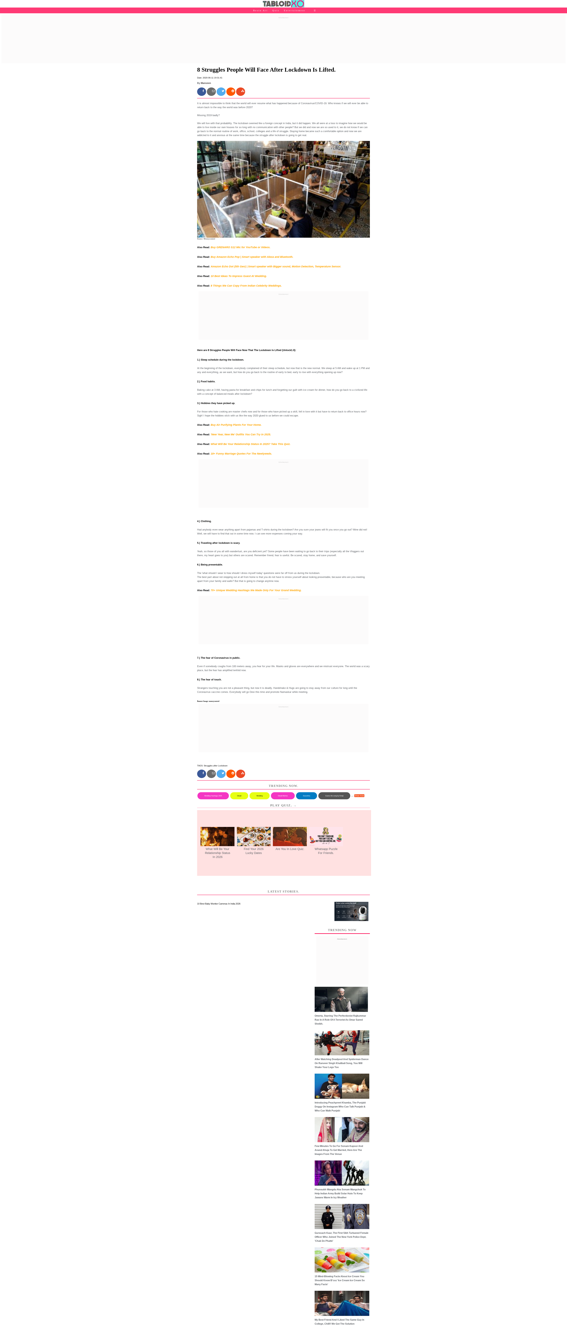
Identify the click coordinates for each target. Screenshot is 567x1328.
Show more (359, 796)
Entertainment (295, 10)
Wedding (259, 796)
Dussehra (306, 796)
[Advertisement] (283, 40)
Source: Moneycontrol (206, 239)
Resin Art (260, 10)
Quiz (275, 10)
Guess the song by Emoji (334, 796)
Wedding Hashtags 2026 (213, 796)
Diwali (239, 796)
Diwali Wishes (283, 796)
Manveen (206, 83)
